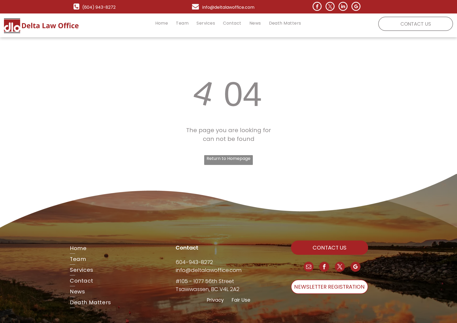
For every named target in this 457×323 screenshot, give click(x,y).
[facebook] (317, 7)
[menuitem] (161, 23)
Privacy (215, 300)
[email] (309, 267)
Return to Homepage (228, 158)
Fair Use (241, 300)
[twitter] (330, 7)
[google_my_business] (355, 7)
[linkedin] (343, 7)
